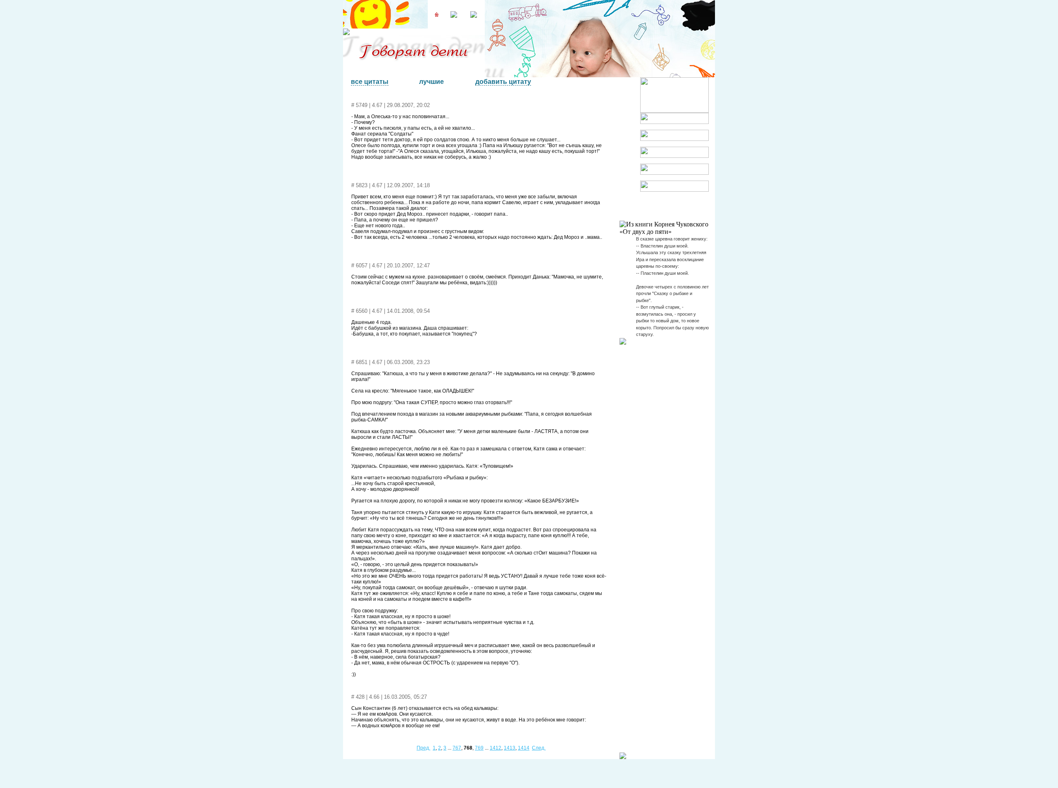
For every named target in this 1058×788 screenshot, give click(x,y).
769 (479, 748)
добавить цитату (503, 81)
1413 (509, 748)
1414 (523, 748)
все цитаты (369, 81)
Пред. (423, 748)
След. (539, 748)
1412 (495, 748)
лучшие (431, 81)
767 (457, 748)
